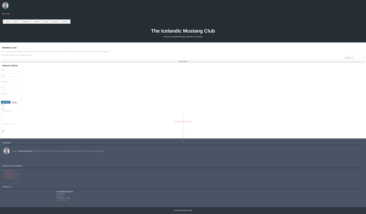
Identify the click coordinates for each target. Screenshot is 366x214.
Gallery (55, 21)
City (2, 87)
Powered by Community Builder (183, 121)
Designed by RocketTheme (183, 210)
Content (36, 21)
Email (2, 75)
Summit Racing (9, 176)
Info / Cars (4, 93)
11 (183, 137)
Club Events (25, 21)
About (15, 21)
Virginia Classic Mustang (11, 174)
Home (7, 21)
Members (64, 21)
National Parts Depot (10, 170)
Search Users (183, 61)
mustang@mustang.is (63, 200)
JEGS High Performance (11, 178)
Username (4, 81)
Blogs (46, 21)
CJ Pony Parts (9, 172)
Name (3, 69)
